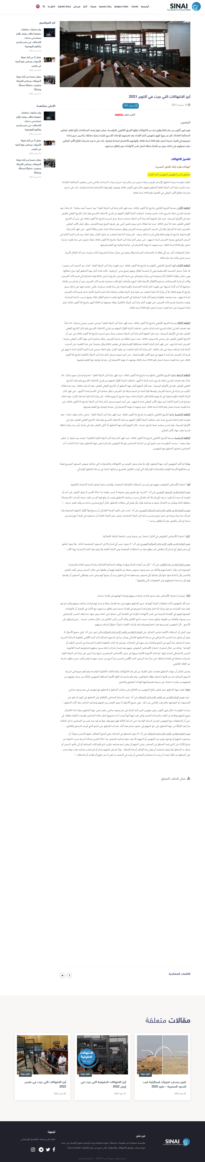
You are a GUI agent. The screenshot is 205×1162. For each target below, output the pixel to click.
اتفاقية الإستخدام (85, 1158)
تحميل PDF (129, 105)
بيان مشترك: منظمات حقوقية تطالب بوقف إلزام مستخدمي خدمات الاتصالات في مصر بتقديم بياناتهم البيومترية (28, 38)
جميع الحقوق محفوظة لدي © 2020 (111, 1158)
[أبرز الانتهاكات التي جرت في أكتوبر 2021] (69, 975)
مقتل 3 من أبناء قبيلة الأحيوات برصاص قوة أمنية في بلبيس (28, 61)
